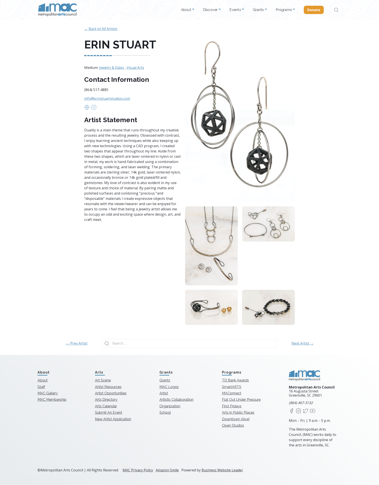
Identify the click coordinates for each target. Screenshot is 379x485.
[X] (305, 411)
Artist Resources (108, 387)
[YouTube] (312, 411)
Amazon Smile (167, 470)
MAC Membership (52, 399)
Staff (41, 387)
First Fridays (231, 406)
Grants (259, 10)
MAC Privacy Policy (138, 470)
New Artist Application (113, 419)
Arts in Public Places (238, 412)
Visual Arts (135, 67)
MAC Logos (169, 387)
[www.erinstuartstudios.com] (86, 108)
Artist (163, 393)
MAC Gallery (48, 393)
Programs (284, 10)
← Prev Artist (77, 343)
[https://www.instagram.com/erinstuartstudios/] (94, 108)
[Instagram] (298, 411)
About (186, 10)
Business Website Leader (222, 470)
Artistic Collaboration (176, 399)
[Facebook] (291, 411)
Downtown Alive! (236, 419)
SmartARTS (231, 387)
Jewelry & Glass (111, 67)
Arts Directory (106, 399)
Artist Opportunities (111, 393)
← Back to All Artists (100, 28)
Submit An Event (108, 412)
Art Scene (103, 380)
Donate (313, 9)
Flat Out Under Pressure (241, 399)
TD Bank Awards (235, 380)
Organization (169, 406)
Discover (211, 10)
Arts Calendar (106, 406)
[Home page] (57, 9)
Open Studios (233, 425)
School (165, 412)
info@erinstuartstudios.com (107, 98)
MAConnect (231, 393)
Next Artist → (302, 343)
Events (235, 10)
